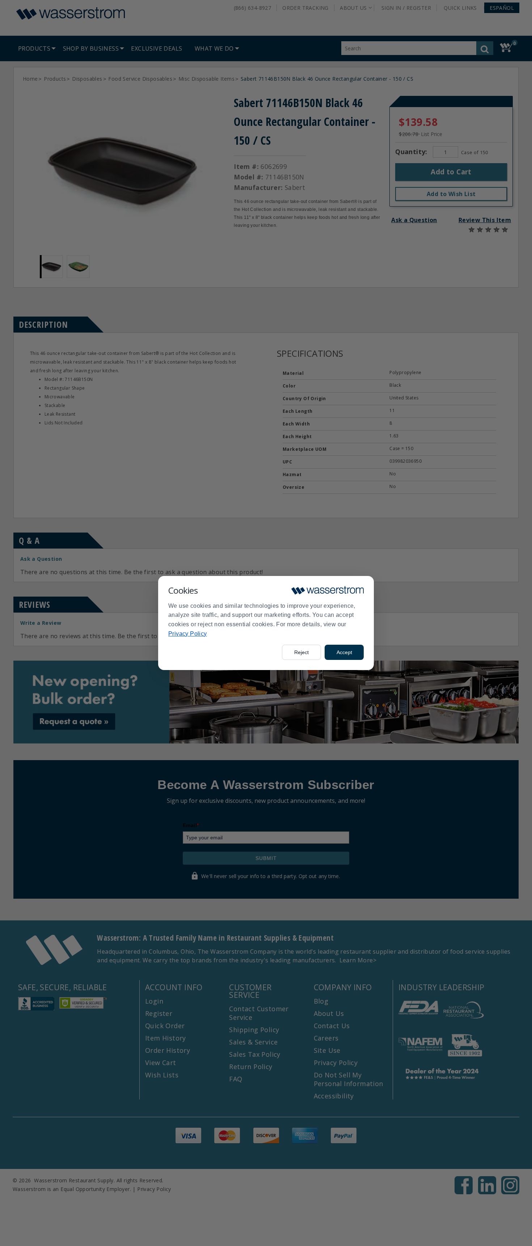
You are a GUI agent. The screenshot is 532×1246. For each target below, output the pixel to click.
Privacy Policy (187, 634)
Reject (301, 652)
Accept (344, 652)
